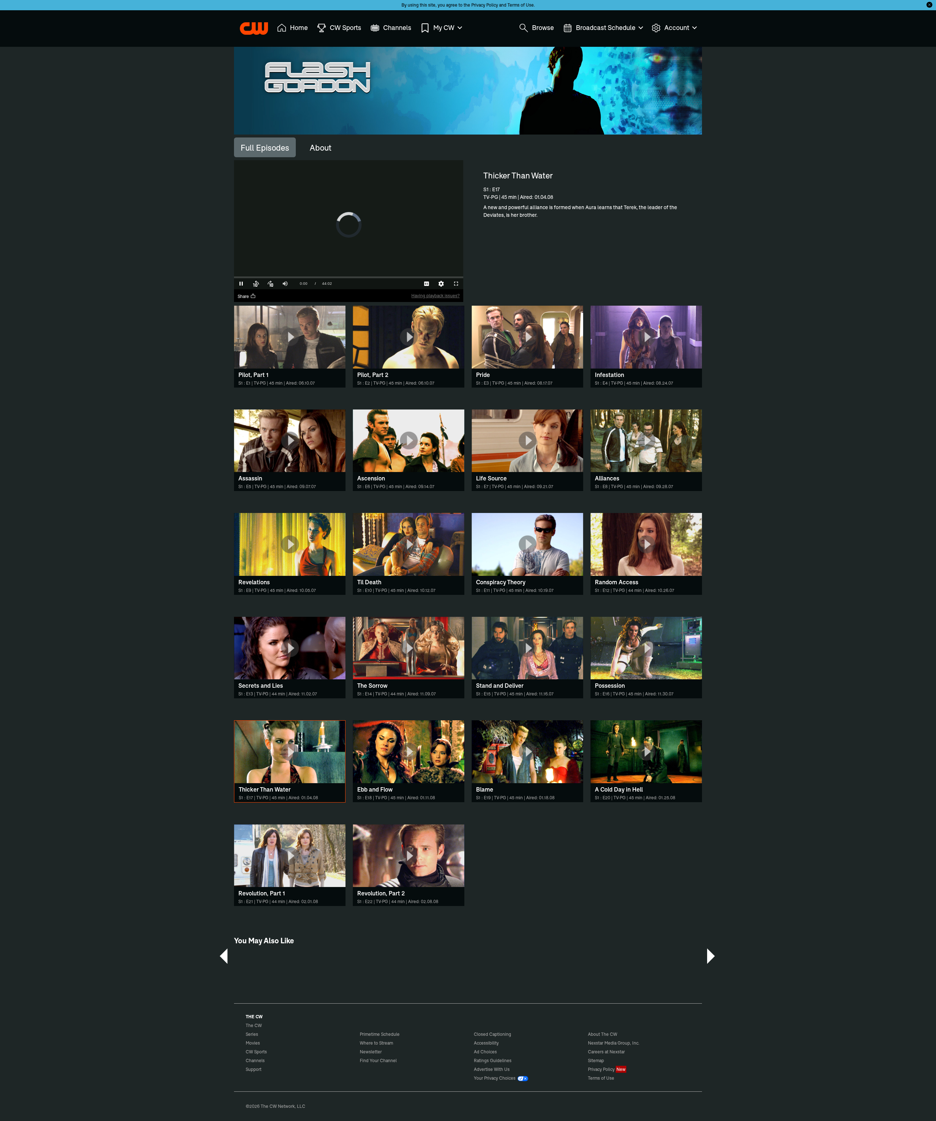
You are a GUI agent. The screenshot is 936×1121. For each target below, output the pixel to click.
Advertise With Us (492, 1069)
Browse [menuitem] (543, 27)
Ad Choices (485, 1051)
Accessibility (486, 1043)
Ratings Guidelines (493, 1060)
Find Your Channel (378, 1060)
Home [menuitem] (299, 27)
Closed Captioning (492, 1034)
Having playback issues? (435, 295)
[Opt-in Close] (929, 5)
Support (253, 1069)
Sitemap (596, 1060)
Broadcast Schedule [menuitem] (605, 27)
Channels (255, 1060)
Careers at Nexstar (606, 1051)
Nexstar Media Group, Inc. (613, 1043)
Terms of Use (520, 5)
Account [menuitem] (676, 27)
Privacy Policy (484, 5)
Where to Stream (376, 1043)
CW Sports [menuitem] (345, 27)
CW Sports (256, 1051)
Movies (253, 1043)
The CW (249, 26)
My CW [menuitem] (443, 27)
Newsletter (371, 1051)
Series (252, 1034)
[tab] (265, 147)
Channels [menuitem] (397, 27)
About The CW (602, 1034)
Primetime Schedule (380, 1034)
